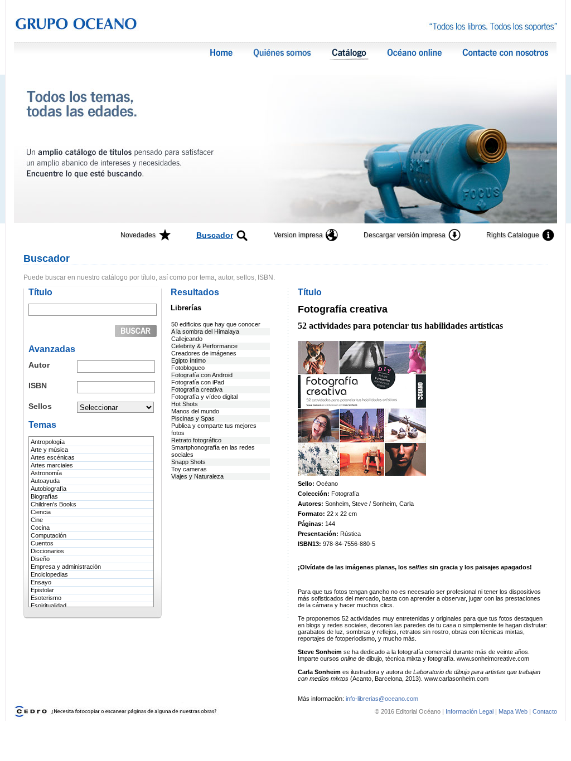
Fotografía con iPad (197, 382)
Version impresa (298, 235)
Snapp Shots (188, 461)
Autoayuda (45, 480)
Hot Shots (184, 404)
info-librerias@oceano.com (382, 698)
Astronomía (46, 473)
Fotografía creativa (196, 389)
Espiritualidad (48, 605)
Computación (48, 535)
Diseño (40, 558)
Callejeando (186, 338)
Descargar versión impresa (405, 235)
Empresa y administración (66, 566)
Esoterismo (46, 597)
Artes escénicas (53, 457)
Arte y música (49, 449)
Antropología (48, 441)
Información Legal (470, 711)
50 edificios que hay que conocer (215, 324)
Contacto (545, 711)
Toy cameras (189, 469)
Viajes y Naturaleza (197, 476)
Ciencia (41, 512)
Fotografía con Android (202, 375)
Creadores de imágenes (203, 353)
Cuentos (42, 543)
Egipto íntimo (188, 360)
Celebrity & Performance (204, 346)
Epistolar (42, 590)
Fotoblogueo (188, 367)
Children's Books (53, 504)
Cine (37, 519)
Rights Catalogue (512, 235)
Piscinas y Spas (193, 418)
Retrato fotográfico (196, 440)
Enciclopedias (49, 574)
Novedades (138, 235)
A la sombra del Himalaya (205, 331)
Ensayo (41, 582)
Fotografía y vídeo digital (204, 396)
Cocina (40, 527)
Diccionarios (47, 551)
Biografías (44, 496)
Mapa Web (513, 711)
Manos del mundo (195, 411)
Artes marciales (52, 465)
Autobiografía (48, 488)
